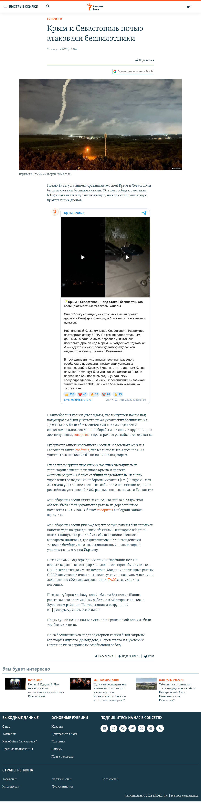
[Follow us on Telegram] (132, 728)
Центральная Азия (106, 680)
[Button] (144, 60)
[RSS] (160, 728)
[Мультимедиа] (189, 6)
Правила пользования (17, 749)
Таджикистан (62, 779)
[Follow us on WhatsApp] (141, 728)
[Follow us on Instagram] (113, 728)
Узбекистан (110, 779)
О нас (6, 726)
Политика (35, 680)
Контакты (9, 734)
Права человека (62, 756)
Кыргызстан (10, 786)
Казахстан (9, 779)
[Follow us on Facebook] (123, 728)
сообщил (82, 450)
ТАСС (112, 580)
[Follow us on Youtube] (104, 728)
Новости (54, 19)
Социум (56, 749)
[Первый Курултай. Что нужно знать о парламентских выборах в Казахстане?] (15, 684)
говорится (82, 435)
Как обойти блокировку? (19, 741)
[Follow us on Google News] (150, 728)
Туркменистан (62, 786)
